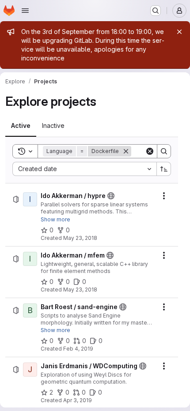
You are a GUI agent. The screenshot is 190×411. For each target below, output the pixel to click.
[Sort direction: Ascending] (164, 169)
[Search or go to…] (155, 10)
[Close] (179, 31)
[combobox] (84, 169)
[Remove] (126, 151)
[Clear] (149, 151)
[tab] (20, 126)
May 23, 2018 (80, 238)
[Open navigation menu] (25, 11)
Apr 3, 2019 (77, 400)
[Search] (164, 151)
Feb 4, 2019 (78, 348)
